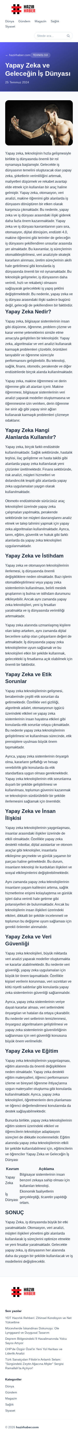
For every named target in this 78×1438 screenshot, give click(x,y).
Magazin (40, 21)
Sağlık (55, 21)
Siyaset (10, 26)
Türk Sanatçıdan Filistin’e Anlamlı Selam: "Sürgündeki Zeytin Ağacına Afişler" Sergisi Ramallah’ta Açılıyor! (34, 1364)
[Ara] (68, 35)
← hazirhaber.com (17, 55)
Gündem (24, 21)
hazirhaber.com (27, 1427)
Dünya (9, 21)
